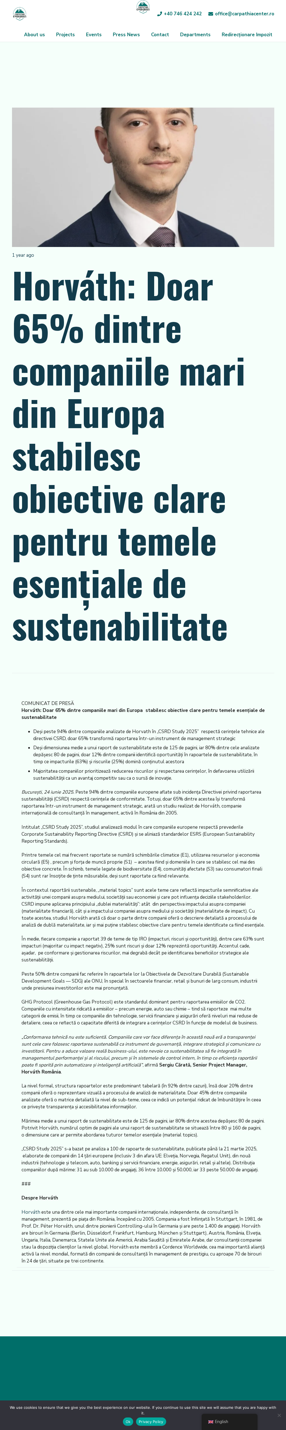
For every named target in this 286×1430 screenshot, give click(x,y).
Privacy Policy (151, 1421)
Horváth (31, 1212)
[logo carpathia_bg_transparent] (19, 14)
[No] (279, 1415)
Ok (128, 1421)
